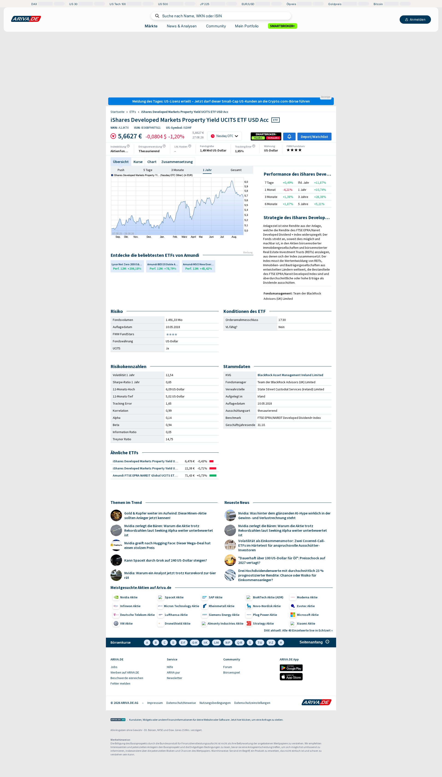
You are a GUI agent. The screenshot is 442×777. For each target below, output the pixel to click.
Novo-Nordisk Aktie (267, 606)
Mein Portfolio (247, 26)
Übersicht (121, 161)
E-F (183, 642)
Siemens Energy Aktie (224, 615)
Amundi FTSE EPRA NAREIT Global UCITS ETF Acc (147, 475)
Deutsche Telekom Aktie (137, 615)
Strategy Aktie (263, 623)
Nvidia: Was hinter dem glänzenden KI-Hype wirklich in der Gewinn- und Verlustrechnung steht (284, 515)
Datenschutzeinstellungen (252, 703)
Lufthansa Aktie (176, 615)
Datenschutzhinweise (181, 703)
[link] (258, 138)
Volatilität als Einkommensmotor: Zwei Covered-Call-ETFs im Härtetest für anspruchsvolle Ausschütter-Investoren (281, 545)
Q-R (239, 642)
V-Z (271, 642)
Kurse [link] (138, 161)
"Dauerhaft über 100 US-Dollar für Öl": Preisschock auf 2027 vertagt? (281, 560)
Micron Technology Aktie (181, 606)
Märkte (151, 26)
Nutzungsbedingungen (215, 703)
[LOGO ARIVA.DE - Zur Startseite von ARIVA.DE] (26, 19)
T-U (260, 642)
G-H (194, 642)
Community (216, 26)
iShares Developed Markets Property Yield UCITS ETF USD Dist (157, 468)
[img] (128, 146)
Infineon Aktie (130, 606)
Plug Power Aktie (265, 615)
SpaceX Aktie (174, 597)
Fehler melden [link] (120, 683)
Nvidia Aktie (128, 597)
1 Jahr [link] (207, 170)
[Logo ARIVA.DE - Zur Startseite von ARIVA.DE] (317, 702)
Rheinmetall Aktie (221, 606)
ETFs (133, 112)
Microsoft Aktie (308, 615)
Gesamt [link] (236, 170)
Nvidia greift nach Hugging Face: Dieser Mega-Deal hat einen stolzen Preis (167, 545)
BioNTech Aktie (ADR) (268, 597)
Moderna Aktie (307, 597)
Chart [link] (152, 161)
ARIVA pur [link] (173, 672)
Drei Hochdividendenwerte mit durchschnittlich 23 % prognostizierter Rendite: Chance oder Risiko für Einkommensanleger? (280, 575)
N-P (228, 642)
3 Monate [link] (177, 170)
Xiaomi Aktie (306, 623)
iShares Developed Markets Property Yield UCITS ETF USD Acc (184, 112)
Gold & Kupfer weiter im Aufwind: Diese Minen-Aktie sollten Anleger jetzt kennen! (165, 515)
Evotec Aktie (306, 606)
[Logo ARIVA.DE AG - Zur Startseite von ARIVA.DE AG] (117, 720)
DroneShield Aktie (177, 623)
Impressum (155, 703)
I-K (205, 642)
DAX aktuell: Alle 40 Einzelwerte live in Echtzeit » (298, 630)
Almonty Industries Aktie (225, 623)
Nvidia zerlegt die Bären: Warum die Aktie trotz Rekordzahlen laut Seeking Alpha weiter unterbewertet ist (168, 530)
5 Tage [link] (147, 170)
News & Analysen (182, 26)
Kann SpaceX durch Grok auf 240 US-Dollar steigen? (165, 560)
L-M (216, 642)
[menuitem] (136, 667)
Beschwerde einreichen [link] (126, 678)
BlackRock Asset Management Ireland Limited (290, 375)
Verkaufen (273, 138)
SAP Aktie (215, 597)
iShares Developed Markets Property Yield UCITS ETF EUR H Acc (157, 461)
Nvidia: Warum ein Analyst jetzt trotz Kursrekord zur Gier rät (170, 575)
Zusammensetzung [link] (177, 161)
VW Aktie (126, 623)
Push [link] (121, 170)
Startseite (117, 112)
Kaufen (258, 138)
